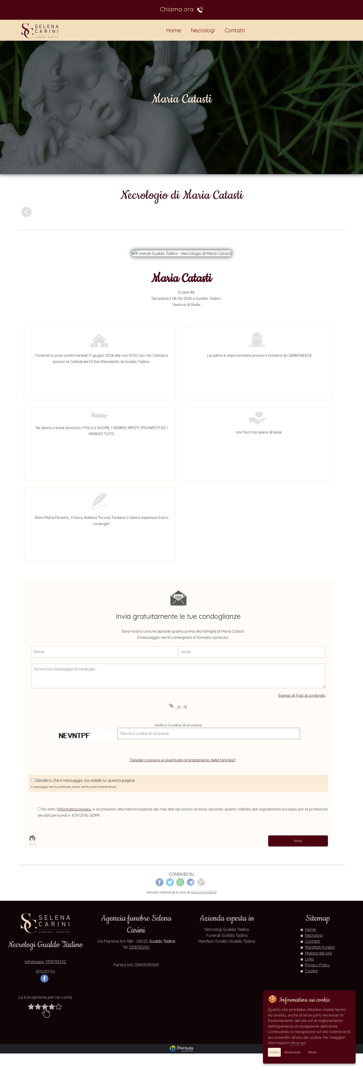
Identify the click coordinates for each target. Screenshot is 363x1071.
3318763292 (139, 947)
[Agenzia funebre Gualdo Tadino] (40, 30)
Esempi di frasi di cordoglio (301, 695)
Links (309, 959)
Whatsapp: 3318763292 (45, 961)
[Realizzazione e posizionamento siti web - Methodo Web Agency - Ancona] (181, 1048)
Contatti (235, 30)
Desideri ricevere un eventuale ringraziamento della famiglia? (182, 760)
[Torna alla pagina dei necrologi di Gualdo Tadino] (26, 211)
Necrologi (203, 30)
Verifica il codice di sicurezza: (178, 725)
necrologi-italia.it (204, 892)
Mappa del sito (318, 953)
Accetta (274, 1052)
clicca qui (297, 1042)
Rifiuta (312, 1052)
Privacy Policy (317, 964)
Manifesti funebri (320, 947)
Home (173, 30)
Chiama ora (178, 9)
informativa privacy (74, 809)
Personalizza (292, 1052)
